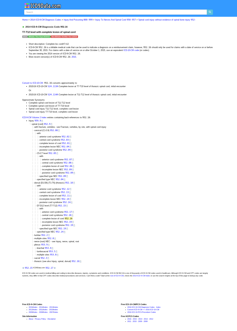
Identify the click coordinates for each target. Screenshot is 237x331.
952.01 (66, 143)
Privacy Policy (40, 319)
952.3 (44, 258)
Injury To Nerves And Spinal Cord (115, 20)
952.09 (68, 169)
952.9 (47, 124)
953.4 (48, 248)
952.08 (67, 162)
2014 (41, 307)
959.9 (38, 120)
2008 (41, 312)
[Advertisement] (79, 69)
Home (25, 20)
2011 (41, 310)
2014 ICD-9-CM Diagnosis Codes (45, 20)
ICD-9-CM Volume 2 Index (34, 117)
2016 (129, 319)
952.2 (44, 235)
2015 (74, 57)
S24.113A (53, 86)
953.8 (53, 254)
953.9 (44, 244)
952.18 (67, 215)
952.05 (52, 153)
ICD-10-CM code (131, 50)
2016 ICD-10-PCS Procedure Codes (141, 312)
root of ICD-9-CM (117, 276)
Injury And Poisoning (78, 20)
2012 (31, 310)
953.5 (52, 251)
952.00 (54, 130)
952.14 (65, 199)
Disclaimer (52, 319)
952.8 (50, 238)
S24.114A (53, 94)
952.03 (65, 139)
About (31, 319)
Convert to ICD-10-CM (32, 83)
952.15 (62, 205)
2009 (31, 312)
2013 (51, 307)
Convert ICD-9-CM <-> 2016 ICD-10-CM (143, 310)
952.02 (65, 136)
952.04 (65, 146)
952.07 (68, 159)
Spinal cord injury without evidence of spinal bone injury (167, 20)
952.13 (65, 192)
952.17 (68, 212)
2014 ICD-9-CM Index (141, 276)
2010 (51, 310)
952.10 (69, 182)
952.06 (68, 166)
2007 (51, 312)
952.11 (66, 195)
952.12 (65, 189)
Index (35, 307)
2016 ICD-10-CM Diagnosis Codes (141, 307)
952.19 (68, 222)
